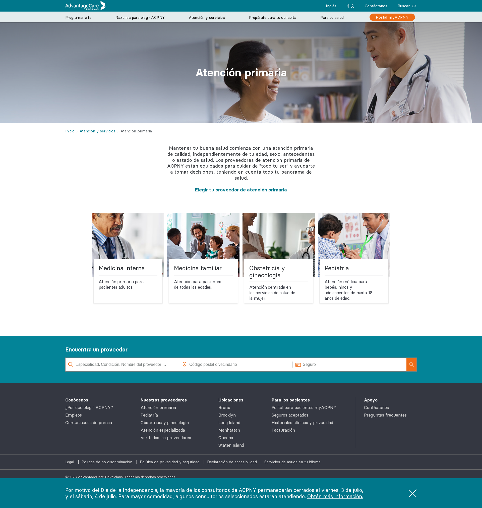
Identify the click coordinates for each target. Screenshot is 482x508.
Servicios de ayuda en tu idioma (292, 462)
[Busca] (411, 364)
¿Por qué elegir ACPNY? (89, 407)
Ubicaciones (230, 400)
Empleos (73, 415)
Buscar (404, 6)
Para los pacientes (291, 400)
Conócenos (76, 400)
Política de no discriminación (108, 462)
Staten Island (231, 445)
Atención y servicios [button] (207, 17)
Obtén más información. (335, 496)
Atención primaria (158, 407)
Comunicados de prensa (88, 422)
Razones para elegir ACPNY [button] (140, 17)
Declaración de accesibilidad (232, 462)
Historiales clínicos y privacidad (302, 422)
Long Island (229, 422)
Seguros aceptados (290, 415)
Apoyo (371, 400)
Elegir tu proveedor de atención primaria (241, 190)
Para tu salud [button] (332, 17)
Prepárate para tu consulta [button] (272, 17)
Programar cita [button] (78, 17)
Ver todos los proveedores (166, 437)
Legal (70, 462)
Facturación (283, 430)
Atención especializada (163, 430)
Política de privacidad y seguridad (170, 462)
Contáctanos (376, 407)
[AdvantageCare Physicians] (85, 5)
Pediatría (149, 415)
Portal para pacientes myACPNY (304, 407)
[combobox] (122, 365)
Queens (225, 437)
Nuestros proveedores (164, 400)
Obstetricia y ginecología (165, 422)
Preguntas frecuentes (385, 415)
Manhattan (229, 430)
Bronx (224, 407)
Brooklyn (227, 415)
